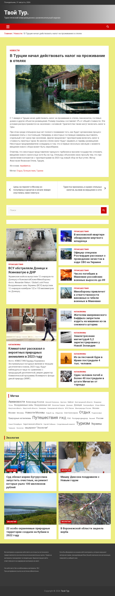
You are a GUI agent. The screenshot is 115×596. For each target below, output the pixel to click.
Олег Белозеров (71, 413)
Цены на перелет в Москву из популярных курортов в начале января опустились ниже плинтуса (31, 190)
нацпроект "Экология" (36, 427)
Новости (14, 50)
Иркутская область (15, 408)
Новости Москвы (35, 412)
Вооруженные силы (23, 405)
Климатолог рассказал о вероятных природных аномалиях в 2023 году (26, 352)
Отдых (19, 171)
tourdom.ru (25, 166)
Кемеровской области (55, 408)
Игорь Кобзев (100, 405)
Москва (95, 408)
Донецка (69, 405)
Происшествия (15, 264)
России (99, 418)
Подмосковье (97, 413)
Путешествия (29, 171)
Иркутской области (30, 408)
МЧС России (69, 408)
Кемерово (42, 408)
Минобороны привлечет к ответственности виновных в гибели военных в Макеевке (89, 296)
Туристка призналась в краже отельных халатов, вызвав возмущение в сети (82, 188)
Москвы (20, 413)
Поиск (104, 210)
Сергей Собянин (49, 424)
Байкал (71, 402)
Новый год (50, 413)
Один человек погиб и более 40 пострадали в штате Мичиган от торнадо (89, 379)
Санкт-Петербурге (15, 424)
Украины (96, 423)
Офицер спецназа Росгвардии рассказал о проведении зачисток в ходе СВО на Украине (89, 257)
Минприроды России (83, 408)
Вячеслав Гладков (58, 405)
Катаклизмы (14, 345)
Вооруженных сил (42, 405)
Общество (59, 413)
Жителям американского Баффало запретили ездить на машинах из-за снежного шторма (90, 319)
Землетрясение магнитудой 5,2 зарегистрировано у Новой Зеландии (87, 340)
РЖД (62, 418)
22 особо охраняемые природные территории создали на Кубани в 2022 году (28, 532)
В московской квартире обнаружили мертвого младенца (89, 238)
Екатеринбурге (88, 405)
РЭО (69, 418)
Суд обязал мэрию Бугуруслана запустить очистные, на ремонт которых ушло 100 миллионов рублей (27, 482)
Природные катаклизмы (19, 418)
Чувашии (11, 428)
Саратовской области (32, 424)
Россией (92, 418)
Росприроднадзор (80, 418)
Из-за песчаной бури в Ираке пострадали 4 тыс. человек (88, 360)
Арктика (63, 402)
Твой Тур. (16, 12)
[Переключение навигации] (8, 27)
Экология (20, 428)
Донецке (78, 405)
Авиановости (16, 401)
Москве (12, 413)
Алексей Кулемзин (52, 402)
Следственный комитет (66, 424)
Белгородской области (84, 402)
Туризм (39, 171)
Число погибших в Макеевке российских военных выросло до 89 (89, 277)
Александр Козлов (35, 402)
